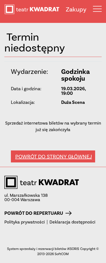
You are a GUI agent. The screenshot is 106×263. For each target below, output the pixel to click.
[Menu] (97, 8)
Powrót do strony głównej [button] (53, 156)
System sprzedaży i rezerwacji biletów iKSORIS (43, 249)
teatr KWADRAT (35, 9)
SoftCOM (62, 254)
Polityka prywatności (24, 222)
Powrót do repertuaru (33, 213)
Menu (97, 8)
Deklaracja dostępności (72, 222)
